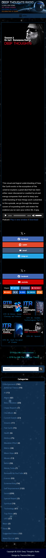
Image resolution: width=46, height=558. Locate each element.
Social (6, 493)
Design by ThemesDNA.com (23, 555)
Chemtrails (8, 413)
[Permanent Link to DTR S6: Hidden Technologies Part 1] (33, 307)
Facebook (26, 288)
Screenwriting (10, 483)
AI (5, 393)
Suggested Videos (10, 533)
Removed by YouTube (13, 473)
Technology (9, 508)
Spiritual (7, 503)
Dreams (7, 423)
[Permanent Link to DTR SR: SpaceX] (33, 328)
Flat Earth (8, 428)
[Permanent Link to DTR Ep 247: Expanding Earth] (22, 35)
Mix (40, 292)
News (5, 523)
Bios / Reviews (10, 403)
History (7, 438)
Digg (23, 292)
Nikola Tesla (9, 468)
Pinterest (37, 288)
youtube (24, 282)
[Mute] (33, 215)
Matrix (7, 448)
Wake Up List (9, 538)
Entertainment (9, 384)
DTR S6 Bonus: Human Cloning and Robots (12, 315)
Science (7, 478)
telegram (24, 256)
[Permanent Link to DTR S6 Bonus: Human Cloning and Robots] (12, 306)
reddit (24, 245)
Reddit (8, 292)
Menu (25, 16)
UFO (6, 518)
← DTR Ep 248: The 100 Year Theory (23, 357)
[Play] (5, 215)
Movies (7, 458)
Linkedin (32, 292)
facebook (24, 239)
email (25, 250)
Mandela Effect (10, 443)
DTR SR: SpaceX (33, 336)
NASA (6, 463)
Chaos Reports (10, 408)
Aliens (6, 398)
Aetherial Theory (11, 388)
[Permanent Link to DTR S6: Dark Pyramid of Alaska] (12, 330)
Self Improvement (11, 488)
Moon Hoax (9, 453)
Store (5, 528)
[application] (22, 215)
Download (33, 219)
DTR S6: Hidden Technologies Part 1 (33, 319)
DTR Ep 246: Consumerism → (23, 352)
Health (7, 433)
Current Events (10, 418)
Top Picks (8, 513)
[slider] (38, 215)
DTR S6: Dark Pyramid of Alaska (12, 341)
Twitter (16, 288)
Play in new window (19, 219)
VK (16, 292)
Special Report (10, 498)
